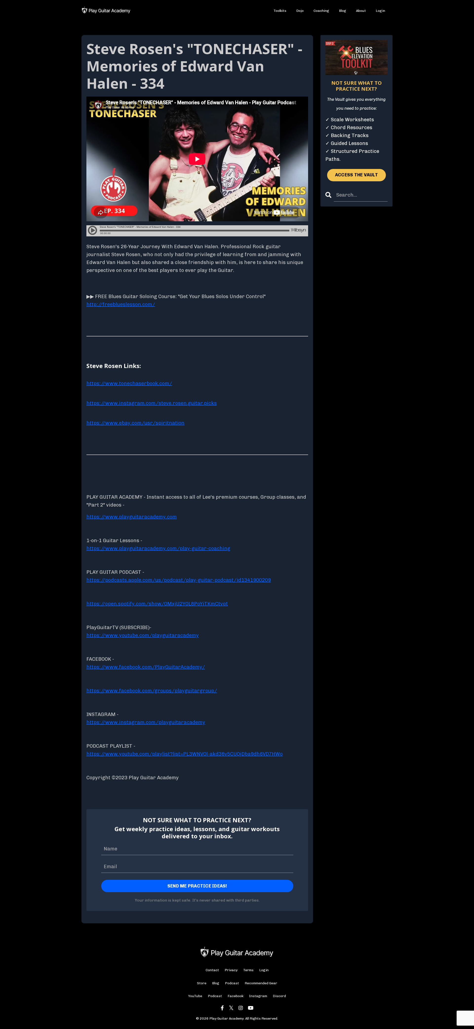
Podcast (232, 983)
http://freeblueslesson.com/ (120, 304)
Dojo (300, 11)
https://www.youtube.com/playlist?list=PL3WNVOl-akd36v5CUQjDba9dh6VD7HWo (184, 754)
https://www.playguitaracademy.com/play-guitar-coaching (158, 548)
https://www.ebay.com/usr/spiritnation (135, 423)
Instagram (258, 996)
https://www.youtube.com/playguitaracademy (142, 635)
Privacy (231, 970)
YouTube (195, 996)
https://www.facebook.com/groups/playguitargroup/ (151, 691)
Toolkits (280, 11)
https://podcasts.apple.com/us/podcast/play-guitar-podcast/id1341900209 (178, 580)
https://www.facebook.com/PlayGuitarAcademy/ (145, 667)
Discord (279, 996)
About (361, 11)
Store (201, 983)
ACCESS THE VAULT (356, 175)
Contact (212, 970)
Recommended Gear (261, 983)
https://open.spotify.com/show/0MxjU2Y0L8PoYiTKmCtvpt (157, 604)
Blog (342, 11)
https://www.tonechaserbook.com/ (129, 383)
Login (380, 11)
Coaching (321, 11)
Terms (248, 970)
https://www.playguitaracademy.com (131, 517)
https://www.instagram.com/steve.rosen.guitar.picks (151, 403)
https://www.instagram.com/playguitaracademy (145, 722)
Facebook (235, 996)
